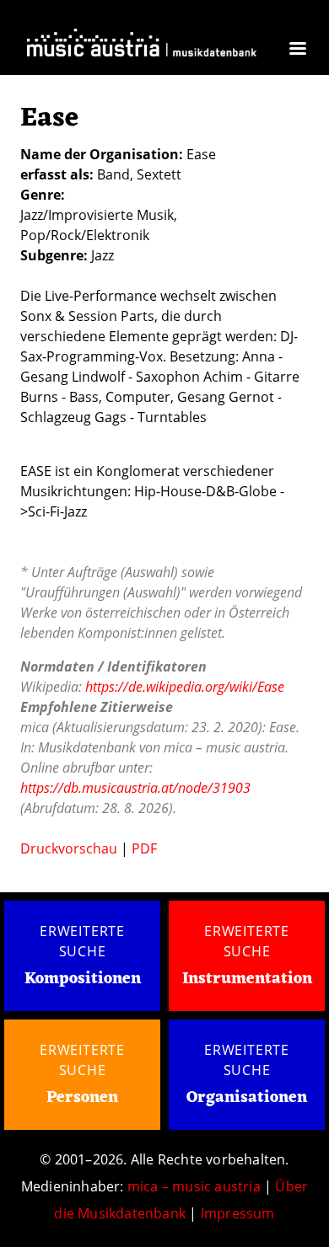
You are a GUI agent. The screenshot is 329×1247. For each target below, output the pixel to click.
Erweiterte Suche (82, 941)
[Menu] (297, 50)
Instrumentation (247, 979)
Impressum (238, 1213)
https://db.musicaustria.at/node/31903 (135, 788)
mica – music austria (194, 1186)
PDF (144, 848)
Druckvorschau (68, 848)
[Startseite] (141, 47)
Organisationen (246, 1098)
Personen (82, 1098)
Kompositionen (82, 979)
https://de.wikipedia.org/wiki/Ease (184, 686)
